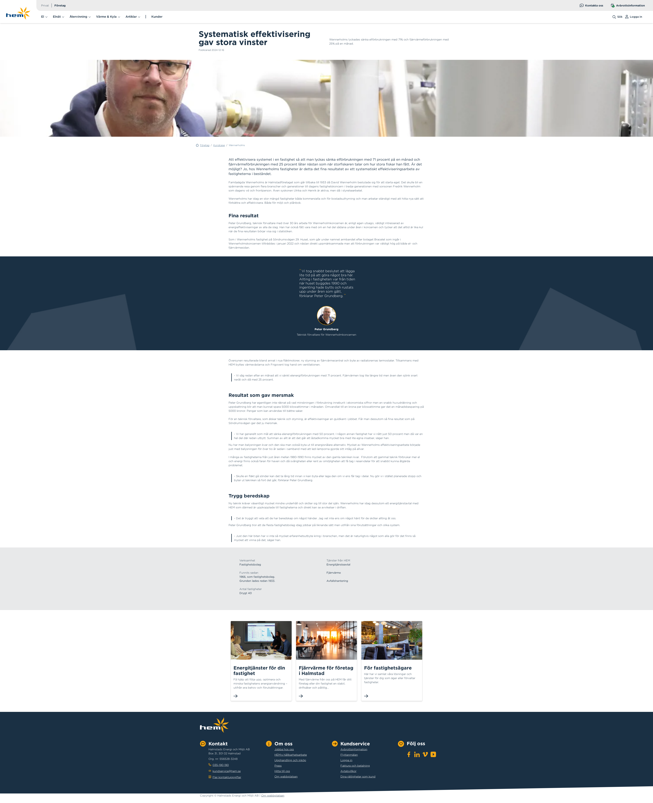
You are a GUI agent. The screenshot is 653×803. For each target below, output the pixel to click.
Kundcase (219, 145)
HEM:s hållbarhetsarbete (290, 754)
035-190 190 (221, 765)
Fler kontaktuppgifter (227, 777)
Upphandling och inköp (290, 760)
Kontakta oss (594, 5)
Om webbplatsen (286, 776)
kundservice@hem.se (227, 771)
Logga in (346, 760)
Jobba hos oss (284, 749)
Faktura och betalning (355, 765)
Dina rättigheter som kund (357, 776)
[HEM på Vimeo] (425, 754)
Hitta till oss (282, 771)
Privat (45, 5)
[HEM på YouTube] (433, 754)
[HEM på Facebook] (409, 754)
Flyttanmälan (349, 754)
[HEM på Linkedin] (417, 754)
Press (278, 765)
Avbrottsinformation (630, 5)
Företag (60, 5)
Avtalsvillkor (348, 771)
